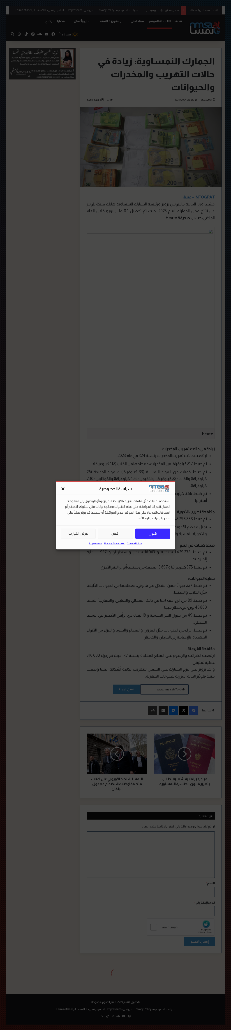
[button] (63, 489)
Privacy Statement (114, 543)
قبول (153, 533)
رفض (115, 533)
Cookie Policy (134, 543)
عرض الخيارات (78, 533)
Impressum (95, 543)
